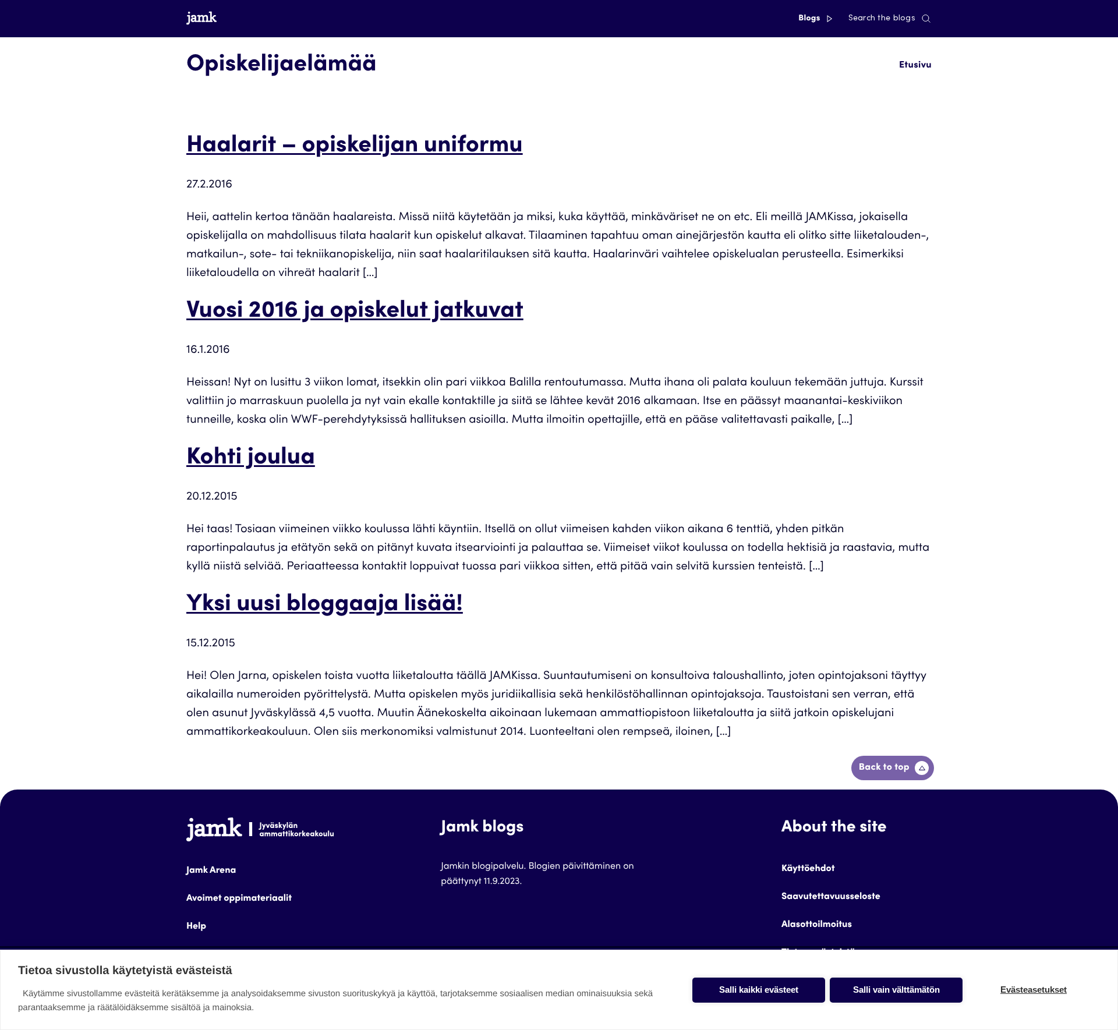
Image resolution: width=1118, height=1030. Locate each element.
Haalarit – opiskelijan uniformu (354, 146)
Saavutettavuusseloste (830, 897)
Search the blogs (881, 19)
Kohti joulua (250, 458)
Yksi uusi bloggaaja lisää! (324, 605)
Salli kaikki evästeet (758, 989)
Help (196, 927)
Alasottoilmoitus (816, 925)
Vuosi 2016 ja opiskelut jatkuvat (354, 312)
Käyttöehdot (808, 869)
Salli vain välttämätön (896, 989)
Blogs (810, 19)
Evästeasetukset (1033, 989)
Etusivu (915, 65)
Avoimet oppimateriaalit (239, 899)
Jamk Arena (211, 871)
